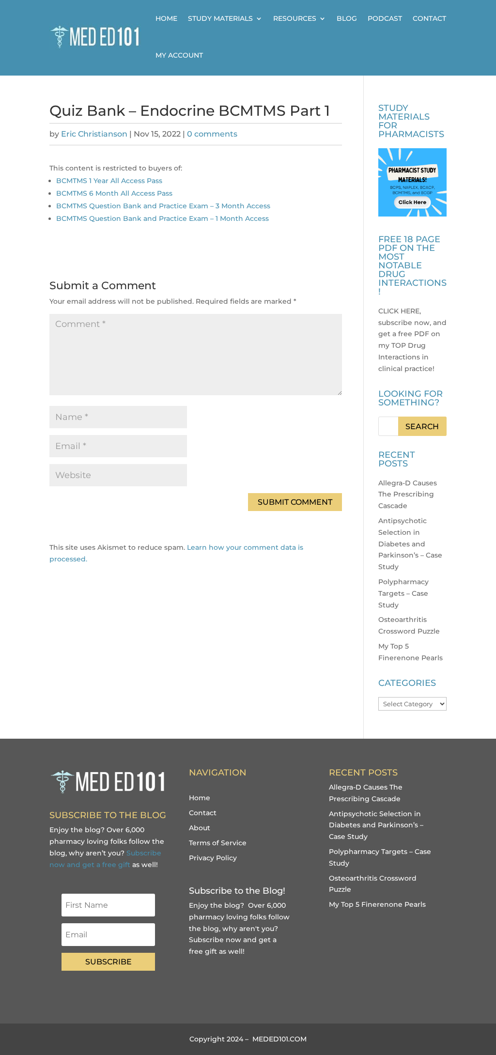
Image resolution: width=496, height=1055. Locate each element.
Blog (347, 18)
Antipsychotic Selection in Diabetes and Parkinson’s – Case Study (410, 543)
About (199, 827)
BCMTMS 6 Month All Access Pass (114, 193)
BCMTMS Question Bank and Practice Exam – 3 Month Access (163, 206)
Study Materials (220, 18)
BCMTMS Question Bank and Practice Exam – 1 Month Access (162, 218)
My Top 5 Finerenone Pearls (377, 904)
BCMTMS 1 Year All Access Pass (109, 180)
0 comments (212, 134)
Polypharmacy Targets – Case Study (403, 593)
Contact (429, 18)
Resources (294, 18)
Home (166, 18)
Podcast (385, 18)
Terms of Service (218, 842)
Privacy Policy (213, 857)
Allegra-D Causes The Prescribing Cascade (407, 495)
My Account (179, 55)
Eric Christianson (94, 134)
